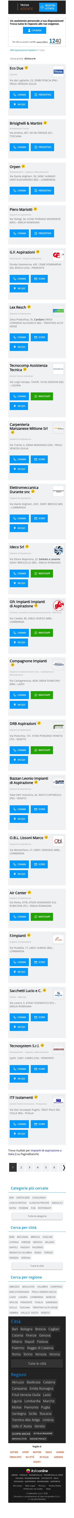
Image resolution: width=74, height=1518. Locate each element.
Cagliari (48, 1236)
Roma (37, 1252)
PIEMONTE (38, 267)
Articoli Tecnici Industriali (21, 376)
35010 (42, 795)
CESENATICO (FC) (44, 1003)
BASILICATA (28, 1286)
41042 (30, 219)
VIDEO (48, 1452)
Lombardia (32, 1401)
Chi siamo (17, 1486)
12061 (20, 1058)
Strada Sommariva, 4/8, (24, 264)
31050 (35, 735)
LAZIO (20, 684)
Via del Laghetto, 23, (22, 80)
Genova (37, 1242)
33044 (29, 445)
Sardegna (19, 1413)
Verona (25, 1257)
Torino (48, 1252)
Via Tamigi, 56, (18, 219)
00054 (42, 680)
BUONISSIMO (43, 1481)
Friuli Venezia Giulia (26, 1395)
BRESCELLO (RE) (27, 562)
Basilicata (33, 1382)
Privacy (42, 1486)
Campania (19, 1388)
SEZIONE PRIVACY (38, 1438)
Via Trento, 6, (18, 445)
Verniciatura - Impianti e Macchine (25, 258)
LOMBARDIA (48, 179)
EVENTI (37, 1461)
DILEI (56, 1478)
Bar (11, 1197)
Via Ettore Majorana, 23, (24, 559)
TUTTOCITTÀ (46, 1478)
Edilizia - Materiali (18, 997)
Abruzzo (18, 1382)
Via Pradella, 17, (19, 947)
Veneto (39, 1426)
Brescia (35, 1236)
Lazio (47, 1395)
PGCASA (19, 1478)
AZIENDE (58, 1457)
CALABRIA (42, 1286)
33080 (37, 80)
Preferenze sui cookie (33, 1489)
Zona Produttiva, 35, (22, 319)
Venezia (13, 1257)
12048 (41, 264)
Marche (48, 1401)
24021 (32, 947)
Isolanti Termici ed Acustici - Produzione (28, 1103)
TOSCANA (15, 136)
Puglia (45, 1407)
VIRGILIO (23, 1475)
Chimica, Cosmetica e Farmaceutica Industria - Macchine (35, 612)
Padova (25, 1247)
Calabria (49, 1382)
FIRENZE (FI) (45, 132)
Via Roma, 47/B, (19, 902)
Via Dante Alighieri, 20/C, (25, 504)
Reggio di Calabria (20, 1252)
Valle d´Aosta (22, 1426)
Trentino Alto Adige (26, 1420)
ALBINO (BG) (45, 947)
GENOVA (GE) (56, 382)
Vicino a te (30, 58)
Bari (11, 1236)
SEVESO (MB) (44, 618)
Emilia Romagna (41, 1388)
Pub (33, 1208)
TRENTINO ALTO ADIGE (45, 1307)
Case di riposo (18, 1202)
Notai (12, 1208)
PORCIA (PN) (49, 80)
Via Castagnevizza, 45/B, (24, 680)
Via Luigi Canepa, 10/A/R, (25, 382)
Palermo (37, 1247)
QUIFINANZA (30, 1481)
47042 (29, 1003)
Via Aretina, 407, (20, 132)
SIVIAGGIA (18, 1481)
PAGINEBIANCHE (32, 1478)
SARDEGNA (51, 1302)
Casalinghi (39, 1197)
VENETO (21, 739)
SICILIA (13, 1307)
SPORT (25, 1452)
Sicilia (33, 1413)
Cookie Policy (55, 1486)
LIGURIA (16, 385)
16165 (43, 382)
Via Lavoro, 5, (18, 1003)
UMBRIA (13, 1312)
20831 (37, 850)
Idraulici (57, 1202)
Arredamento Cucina (19, 128)
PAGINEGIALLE (35, 1475)
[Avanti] (62, 1167)
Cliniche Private (39, 1202)
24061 (41, 176)
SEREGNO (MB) (50, 850)
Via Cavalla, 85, (19, 618)
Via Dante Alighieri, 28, (23, 176)
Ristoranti (44, 1208)
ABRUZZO (14, 1286)
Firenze (25, 1242)
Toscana (45, 1413)
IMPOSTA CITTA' (19, 1438)
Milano (49, 1242)
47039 (32, 902)
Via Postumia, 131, (21, 735)
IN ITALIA (44, 1457)
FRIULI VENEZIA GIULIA (23, 83)
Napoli (13, 1247)
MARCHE (51, 1297)
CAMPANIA (56, 1286)
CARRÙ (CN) (32, 1058)
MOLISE (13, 1302)
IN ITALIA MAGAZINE (43, 1433)
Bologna (22, 1236)
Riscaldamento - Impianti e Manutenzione (29, 172)
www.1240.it (42, 42)
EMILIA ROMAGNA (29, 222)
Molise (17, 1407)
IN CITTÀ (30, 1457)
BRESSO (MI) (55, 504)
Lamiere (13, 74)
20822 (31, 618)
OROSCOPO (15, 1457)
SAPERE (60, 1452)
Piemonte (31, 1407)
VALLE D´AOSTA (29, 1312)
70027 (44, 1109)
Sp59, (13, 1058)
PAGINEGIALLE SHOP (53, 1475)
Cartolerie (23, 1197)
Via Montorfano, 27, (22, 850)
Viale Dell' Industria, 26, (24, 795)
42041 (13, 562)
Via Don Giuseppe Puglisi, (25, 1109)
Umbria (48, 1420)
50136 (33, 132)
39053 (48, 319)
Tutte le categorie (37, 1216)
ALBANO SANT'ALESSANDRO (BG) (32, 177)
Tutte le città (37, 1265)
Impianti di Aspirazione (20, 214)
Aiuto (48, 1489)
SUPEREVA (55, 1481)
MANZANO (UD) (43, 445)
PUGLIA (29, 1113)
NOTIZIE (14, 1452)
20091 (43, 504)
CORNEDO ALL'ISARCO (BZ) (26, 323)
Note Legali (30, 1486)
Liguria (17, 1401)
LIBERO (14, 1475)
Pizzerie (23, 1208)
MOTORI (37, 1452)
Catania (14, 1242)
